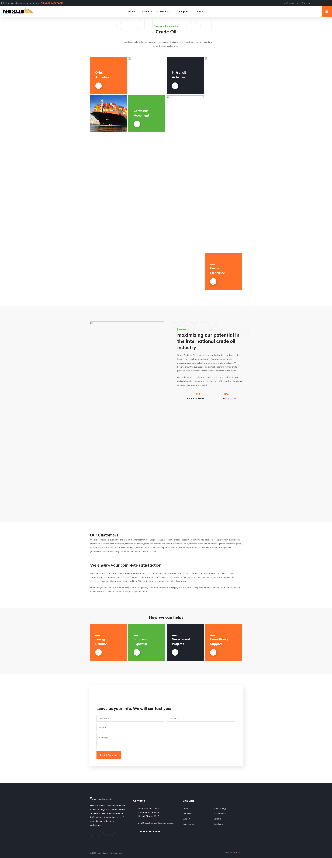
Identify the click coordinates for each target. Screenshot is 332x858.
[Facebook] (99, 833)
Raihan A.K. (238, 852)
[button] (314, 11)
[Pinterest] (105, 833)
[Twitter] (317, 3)
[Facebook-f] (321, 3)
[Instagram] (112, 833)
